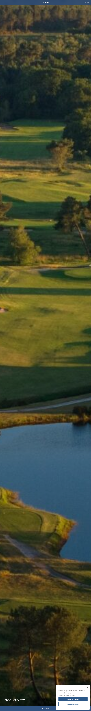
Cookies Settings (73, 704)
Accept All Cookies (73, 699)
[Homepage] (45, 2)
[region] (73, 697)
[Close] (87, 688)
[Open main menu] (2, 2)
